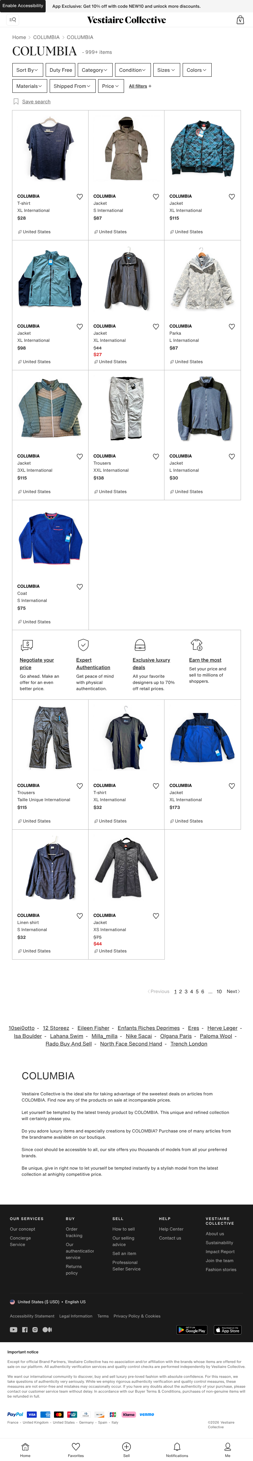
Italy (115, 1422)
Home (19, 37)
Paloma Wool (216, 1036)
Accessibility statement (32, 1316)
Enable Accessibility (22, 5)
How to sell (123, 1229)
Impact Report (220, 1251)
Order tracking (74, 1232)
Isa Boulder (28, 1036)
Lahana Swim (66, 1036)
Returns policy (74, 1269)
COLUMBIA (46, 37)
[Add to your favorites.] (80, 196)
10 (219, 991)
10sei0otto (22, 1028)
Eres (193, 1028)
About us (215, 1234)
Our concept (22, 1229)
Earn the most (205, 660)
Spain (102, 1422)
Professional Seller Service (126, 1265)
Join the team (220, 1260)
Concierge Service (20, 1241)
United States (64, 1422)
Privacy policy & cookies (137, 1316)
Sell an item (124, 1253)
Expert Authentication (93, 663)
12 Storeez (56, 1028)
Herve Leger (222, 1028)
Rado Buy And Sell (69, 1044)
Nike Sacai (139, 1036)
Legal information (75, 1316)
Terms (103, 1316)
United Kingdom (36, 1422)
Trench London (189, 1044)
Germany (86, 1422)
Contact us (170, 1238)
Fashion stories (221, 1269)
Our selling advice (123, 1241)
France (13, 1422)
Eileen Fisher (93, 1028)
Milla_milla (105, 1036)
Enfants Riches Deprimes (149, 1028)
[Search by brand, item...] (12, 20)
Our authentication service (80, 1251)
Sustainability (219, 1243)
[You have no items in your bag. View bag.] (240, 19)
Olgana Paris (176, 1036)
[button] (240, 19)
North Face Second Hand (131, 1044)
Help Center (171, 1229)
